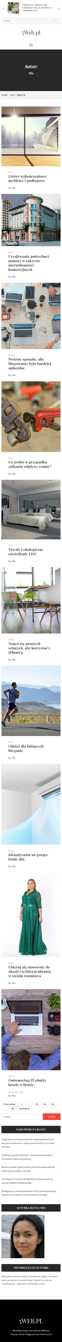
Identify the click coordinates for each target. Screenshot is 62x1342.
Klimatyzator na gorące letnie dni (28, 856)
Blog (10, 252)
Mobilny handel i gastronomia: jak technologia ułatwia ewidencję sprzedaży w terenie (28, 1169)
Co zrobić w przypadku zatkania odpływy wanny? (30, 464)
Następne (24, 1108)
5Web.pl (31, 32)
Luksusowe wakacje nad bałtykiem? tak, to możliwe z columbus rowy (37, 7)
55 (52, 1104)
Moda (11, 963)
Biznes (11, 355)
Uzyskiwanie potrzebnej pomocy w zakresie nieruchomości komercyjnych (28, 263)
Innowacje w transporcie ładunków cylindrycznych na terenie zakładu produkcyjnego (27, 1181)
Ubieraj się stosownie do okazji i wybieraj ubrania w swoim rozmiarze (29, 971)
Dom (10, 172)
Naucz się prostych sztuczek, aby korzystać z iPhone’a (29, 648)
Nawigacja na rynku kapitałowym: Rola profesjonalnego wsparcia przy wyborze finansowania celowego (28, 1193)
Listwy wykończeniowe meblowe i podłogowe (27, 178)
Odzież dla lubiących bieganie (26, 748)
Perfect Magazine (27, 1334)
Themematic (45, 1334)
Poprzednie (9, 1104)
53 (37, 1104)
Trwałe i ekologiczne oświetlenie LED (26, 551)
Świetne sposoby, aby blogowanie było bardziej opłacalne (29, 363)
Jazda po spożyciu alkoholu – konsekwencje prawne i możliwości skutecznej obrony (27, 1157)
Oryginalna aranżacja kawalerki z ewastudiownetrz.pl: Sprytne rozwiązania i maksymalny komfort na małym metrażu (28, 1143)
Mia (14, 187)
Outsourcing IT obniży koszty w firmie (27, 1082)
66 (13, 1108)
